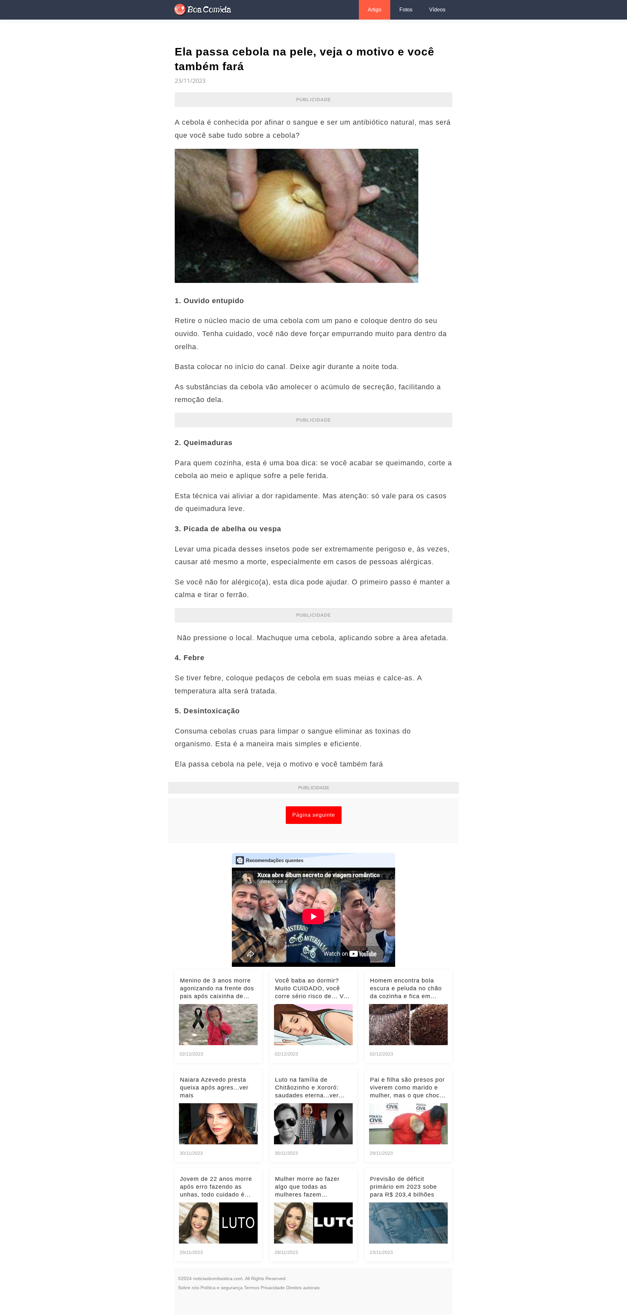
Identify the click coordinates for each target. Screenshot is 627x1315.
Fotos (405, 9)
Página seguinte (313, 815)
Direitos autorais (303, 1287)
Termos (251, 1287)
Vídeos (437, 9)
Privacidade (273, 1287)
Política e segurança (222, 1287)
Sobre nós (188, 1287)
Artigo (374, 9)
